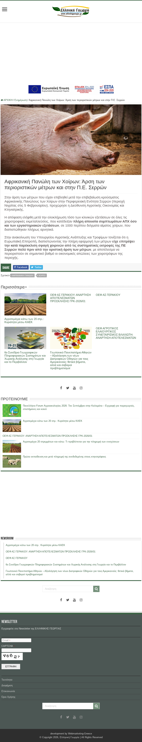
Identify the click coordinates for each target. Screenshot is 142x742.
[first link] (4, 10)
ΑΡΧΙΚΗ (8, 100)
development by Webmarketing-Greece (71, 733)
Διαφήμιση (7, 685)
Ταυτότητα (6, 679)
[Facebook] (61, 388)
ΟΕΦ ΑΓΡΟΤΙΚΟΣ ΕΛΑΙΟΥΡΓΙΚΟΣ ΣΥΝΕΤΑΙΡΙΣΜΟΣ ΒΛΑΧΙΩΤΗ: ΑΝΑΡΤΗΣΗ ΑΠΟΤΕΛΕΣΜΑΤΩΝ (116, 333)
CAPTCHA (8, 646)
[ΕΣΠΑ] (71, 89)
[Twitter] (68, 388)
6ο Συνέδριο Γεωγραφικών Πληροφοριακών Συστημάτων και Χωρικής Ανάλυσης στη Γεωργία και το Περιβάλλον (25, 357)
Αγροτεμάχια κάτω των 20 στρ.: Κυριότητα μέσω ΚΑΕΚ (23, 320)
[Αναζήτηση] (96, 589)
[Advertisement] (71, 53)
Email (6, 640)
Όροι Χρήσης (8, 697)
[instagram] (81, 388)
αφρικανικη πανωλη (22, 275)
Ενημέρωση (20, 100)
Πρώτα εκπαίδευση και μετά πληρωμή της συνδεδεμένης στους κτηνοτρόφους (64, 456)
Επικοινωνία (8, 691)
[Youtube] (74, 388)
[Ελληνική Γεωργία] (71, 10)
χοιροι (41, 275)
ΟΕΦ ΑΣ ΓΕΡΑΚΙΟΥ (108, 294)
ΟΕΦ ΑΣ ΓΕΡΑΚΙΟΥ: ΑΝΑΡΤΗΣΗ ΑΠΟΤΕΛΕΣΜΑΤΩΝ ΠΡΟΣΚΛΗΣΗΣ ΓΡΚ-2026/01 (70, 298)
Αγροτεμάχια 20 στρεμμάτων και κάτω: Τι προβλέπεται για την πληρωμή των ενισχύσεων (71, 441)
